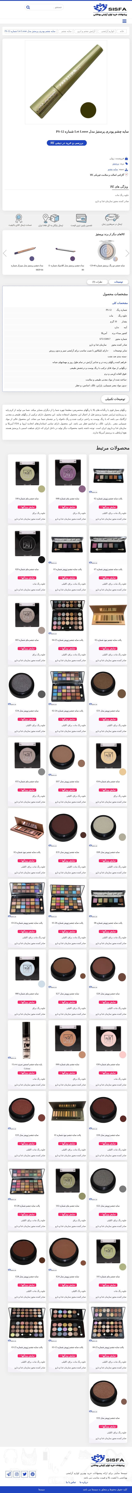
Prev (4, 254)
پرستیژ (116, 163)
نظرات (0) (97, 282)
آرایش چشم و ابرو (86, 31)
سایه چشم (66, 31)
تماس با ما (71, 1482)
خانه (122, 31)
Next (127, 254)
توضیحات (118, 282)
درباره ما (84, 1482)
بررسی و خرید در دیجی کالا (66, 143)
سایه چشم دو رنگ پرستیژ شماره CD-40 (107, 265)
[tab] (118, 282)
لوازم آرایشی (107, 31)
